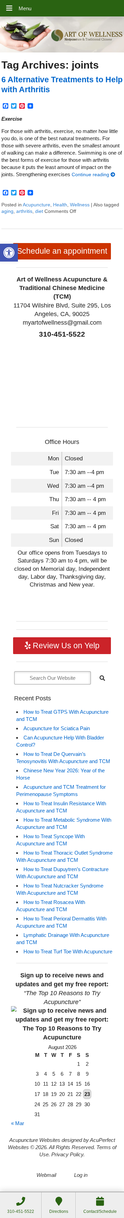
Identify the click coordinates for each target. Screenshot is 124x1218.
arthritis (24, 211)
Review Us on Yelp (65, 645)
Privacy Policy (67, 1154)
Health (60, 204)
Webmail (46, 1175)
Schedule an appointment (62, 251)
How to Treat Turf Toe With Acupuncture (67, 951)
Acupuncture (36, 204)
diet (39, 211)
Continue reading (91, 174)
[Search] (102, 678)
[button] (9, 253)
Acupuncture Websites (34, 1140)
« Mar (17, 1123)
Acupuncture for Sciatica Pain (56, 728)
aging (7, 211)
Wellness (80, 204)
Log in (80, 1175)
